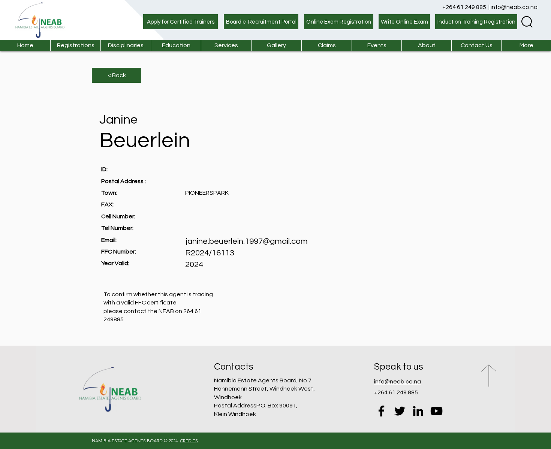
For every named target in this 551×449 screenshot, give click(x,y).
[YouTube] (436, 411)
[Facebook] (381, 411)
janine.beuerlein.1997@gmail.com (247, 241)
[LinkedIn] (418, 411)
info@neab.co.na (514, 7)
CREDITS (189, 440)
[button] (226, 45)
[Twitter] (399, 411)
